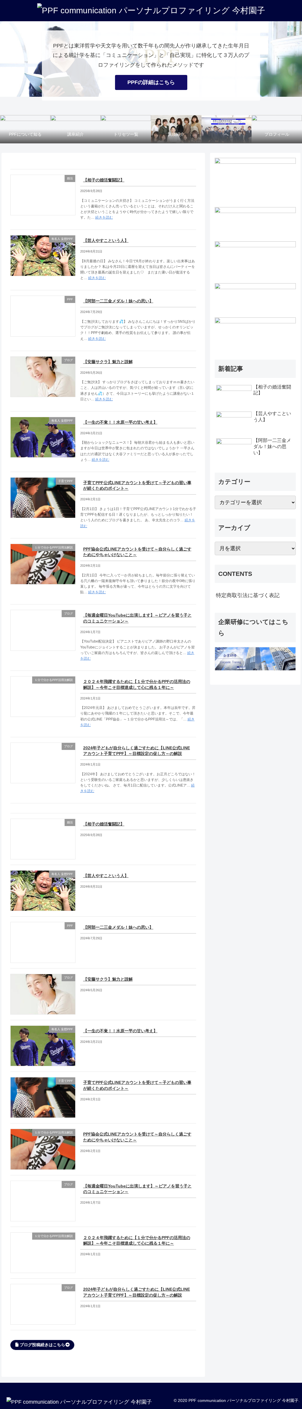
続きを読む (104, 217)
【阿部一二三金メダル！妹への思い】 (118, 301)
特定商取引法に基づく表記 (248, 595)
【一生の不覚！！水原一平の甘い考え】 (120, 422)
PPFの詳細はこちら (151, 82)
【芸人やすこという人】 (106, 240)
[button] (42, 1345)
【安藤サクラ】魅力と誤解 (108, 361)
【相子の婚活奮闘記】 (103, 180)
